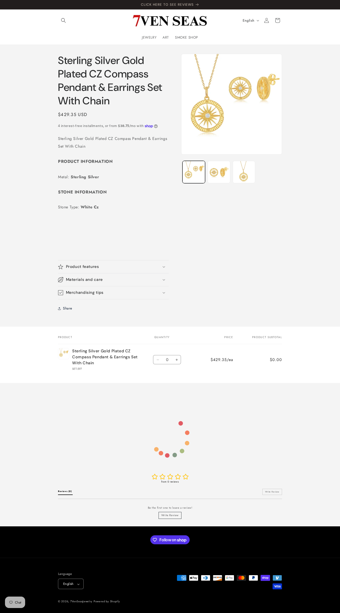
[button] (63, 20)
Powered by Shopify (107, 602)
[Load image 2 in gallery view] (219, 172)
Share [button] (67, 308)
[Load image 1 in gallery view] (193, 172)
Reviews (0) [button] (65, 491)
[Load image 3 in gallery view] (244, 172)
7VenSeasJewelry (81, 602)
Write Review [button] (272, 491)
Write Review (170, 515)
